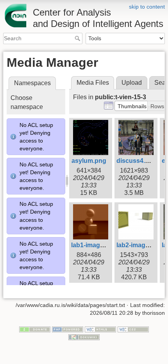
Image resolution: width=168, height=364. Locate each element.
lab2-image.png (139, 245)
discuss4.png (136, 160)
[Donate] (34, 329)
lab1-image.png (94, 245)
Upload (132, 82)
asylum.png (88, 160)
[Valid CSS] (133, 329)
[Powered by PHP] (67, 329)
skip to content (147, 7)
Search (78, 38)
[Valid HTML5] (100, 329)
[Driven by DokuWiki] (84, 337)
